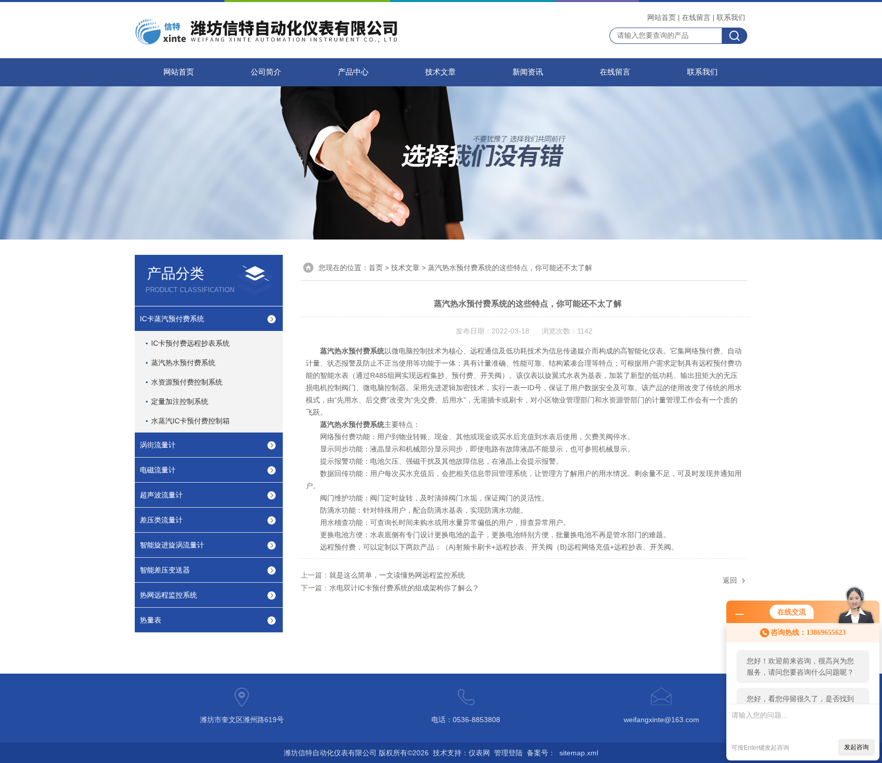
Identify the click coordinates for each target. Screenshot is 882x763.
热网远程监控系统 (168, 595)
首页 (376, 268)
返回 (730, 580)
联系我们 (731, 17)
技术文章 (440, 72)
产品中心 (353, 72)
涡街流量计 (158, 445)
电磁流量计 (158, 470)
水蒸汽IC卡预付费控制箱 (190, 421)
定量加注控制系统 (179, 401)
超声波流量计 (161, 495)
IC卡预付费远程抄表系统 (190, 343)
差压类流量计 (161, 520)
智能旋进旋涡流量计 (172, 545)
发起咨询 (856, 747)
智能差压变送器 (165, 570)
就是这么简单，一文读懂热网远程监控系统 (397, 575)
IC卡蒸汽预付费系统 (172, 319)
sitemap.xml (578, 753)
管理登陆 (508, 753)
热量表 (150, 620)
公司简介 (266, 72)
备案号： (541, 753)
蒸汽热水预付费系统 (183, 363)
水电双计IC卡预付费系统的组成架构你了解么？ (404, 588)
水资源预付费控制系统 (187, 382)
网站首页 (661, 17)
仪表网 (479, 753)
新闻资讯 (527, 72)
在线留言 (696, 17)
